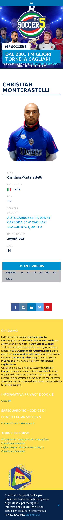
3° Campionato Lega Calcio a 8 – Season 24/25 (25, 439)
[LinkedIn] (31, 307)
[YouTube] (48, 307)
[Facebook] (15, 307)
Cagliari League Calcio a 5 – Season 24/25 (22, 447)
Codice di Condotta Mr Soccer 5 (17, 423)
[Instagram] (23, 307)
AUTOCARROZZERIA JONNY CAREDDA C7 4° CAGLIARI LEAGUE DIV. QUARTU (29, 222)
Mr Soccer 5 (16, 46)
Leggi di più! (32, 514)
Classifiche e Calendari (13, 443)
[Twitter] (40, 307)
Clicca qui (6, 400)
